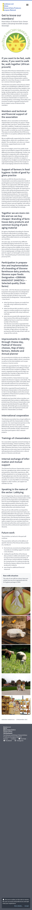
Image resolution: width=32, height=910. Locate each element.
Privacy (5, 739)
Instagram (20, 741)
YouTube (23, 739)
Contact (13, 739)
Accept (27, 906)
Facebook (9, 741)
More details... (18, 906)
